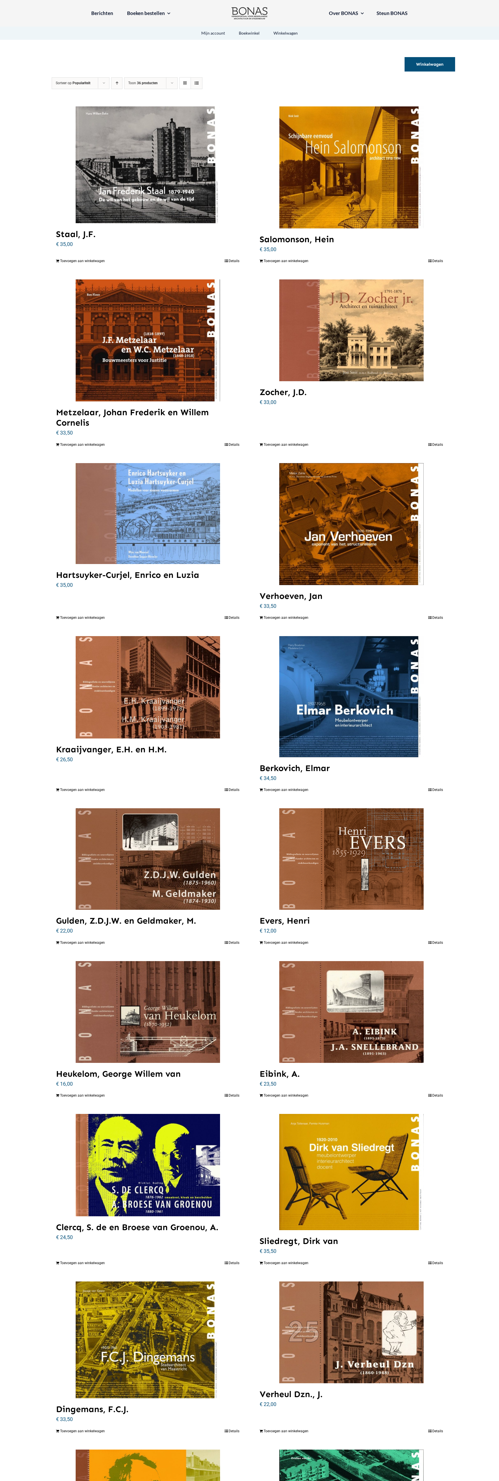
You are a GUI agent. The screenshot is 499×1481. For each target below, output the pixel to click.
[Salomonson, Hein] (351, 167)
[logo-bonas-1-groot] (249, 10)
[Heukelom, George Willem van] (148, 1012)
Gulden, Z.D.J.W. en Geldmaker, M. (126, 921)
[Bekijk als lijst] (196, 83)
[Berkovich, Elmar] (351, 696)
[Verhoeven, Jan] (351, 524)
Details (234, 261)
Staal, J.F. (76, 234)
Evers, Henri (285, 921)
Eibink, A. (280, 1074)
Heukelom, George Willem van (118, 1074)
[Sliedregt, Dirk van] (351, 1172)
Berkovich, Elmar (295, 768)
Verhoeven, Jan (291, 596)
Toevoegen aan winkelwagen (82, 261)
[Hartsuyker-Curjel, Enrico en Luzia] (148, 513)
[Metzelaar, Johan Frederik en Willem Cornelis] (148, 340)
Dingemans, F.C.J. (92, 1409)
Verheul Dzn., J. (291, 1394)
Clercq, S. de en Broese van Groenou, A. (137, 1227)
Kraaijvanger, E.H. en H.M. (111, 749)
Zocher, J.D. (283, 392)
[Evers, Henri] (351, 859)
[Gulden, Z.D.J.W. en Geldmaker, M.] (148, 859)
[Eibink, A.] (351, 1012)
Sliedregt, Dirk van (299, 1241)
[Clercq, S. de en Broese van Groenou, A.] (148, 1165)
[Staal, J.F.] (148, 164)
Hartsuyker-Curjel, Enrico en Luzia (127, 575)
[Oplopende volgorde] (116, 83)
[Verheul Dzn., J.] (351, 1332)
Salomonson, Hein (297, 239)
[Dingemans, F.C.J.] (148, 1339)
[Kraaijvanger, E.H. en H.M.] (148, 687)
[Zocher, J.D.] (351, 330)
